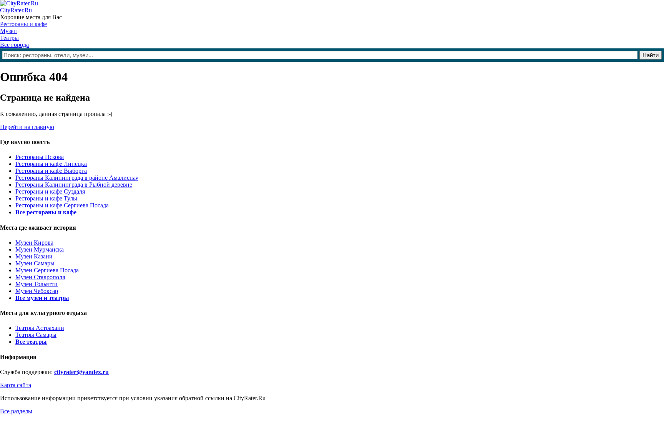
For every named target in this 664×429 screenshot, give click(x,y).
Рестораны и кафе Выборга (51, 170)
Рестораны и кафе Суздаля (50, 191)
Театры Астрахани (39, 328)
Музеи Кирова (34, 242)
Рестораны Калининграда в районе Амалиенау (76, 177)
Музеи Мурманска (39, 249)
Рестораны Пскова (39, 157)
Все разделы (16, 411)
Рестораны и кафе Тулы (46, 198)
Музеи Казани (34, 256)
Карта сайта (15, 385)
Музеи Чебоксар (36, 291)
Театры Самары (35, 334)
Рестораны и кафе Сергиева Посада (62, 205)
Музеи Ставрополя (40, 277)
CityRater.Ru (16, 10)
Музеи (8, 31)
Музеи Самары (35, 263)
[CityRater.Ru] (19, 3)
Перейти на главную (27, 127)
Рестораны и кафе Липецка (51, 164)
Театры (9, 38)
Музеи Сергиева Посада (47, 270)
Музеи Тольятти (36, 284)
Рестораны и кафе (23, 24)
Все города (14, 44)
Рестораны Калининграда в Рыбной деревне (73, 184)
